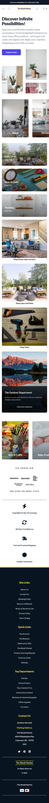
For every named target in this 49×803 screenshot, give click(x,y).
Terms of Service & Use (24, 608)
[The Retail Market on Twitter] (19, 751)
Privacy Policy (24, 613)
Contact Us (24, 594)
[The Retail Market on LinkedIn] (30, 751)
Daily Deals (11, 156)
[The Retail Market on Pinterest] (24, 751)
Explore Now (11, 52)
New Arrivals (12, 182)
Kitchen (24, 678)
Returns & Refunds (24, 604)
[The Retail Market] (24, 763)
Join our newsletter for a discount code (24, 2)
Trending (9, 207)
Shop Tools (24, 347)
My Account (24, 634)
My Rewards (24, 638)
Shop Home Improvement (24, 259)
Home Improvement (24, 692)
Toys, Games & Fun (24, 688)
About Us (24, 589)
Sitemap (24, 662)
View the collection (24, 407)
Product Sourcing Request (24, 653)
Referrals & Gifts (24, 643)
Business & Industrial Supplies (24, 697)
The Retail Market (24, 648)
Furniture (24, 707)
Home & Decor (25, 683)
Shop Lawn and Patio (24, 303)
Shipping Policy (24, 599)
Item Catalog (24, 618)
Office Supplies (24, 702)
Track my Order (24, 658)
